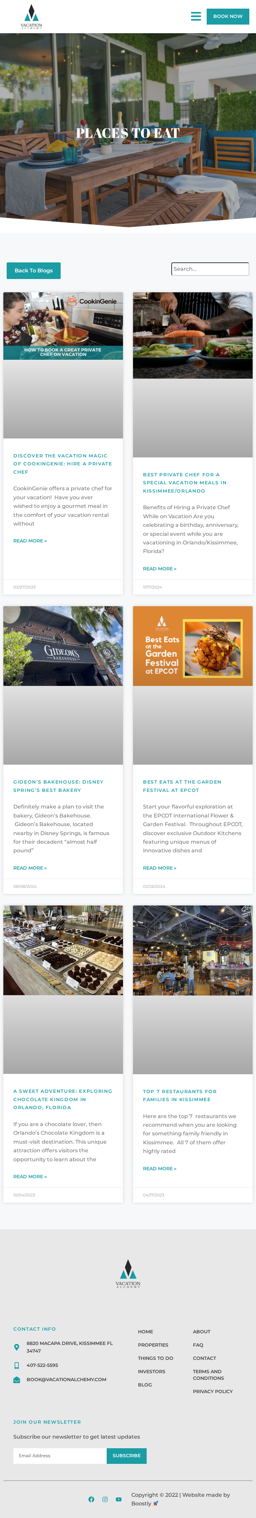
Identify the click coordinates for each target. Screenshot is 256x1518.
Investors (151, 1372)
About (201, 1332)
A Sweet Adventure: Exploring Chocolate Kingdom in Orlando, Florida (62, 1099)
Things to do (155, 1358)
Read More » (30, 541)
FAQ (198, 1345)
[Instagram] (105, 1499)
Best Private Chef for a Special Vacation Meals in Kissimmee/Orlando (185, 483)
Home (145, 1332)
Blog (145, 1385)
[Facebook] (91, 1499)
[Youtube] (119, 1499)
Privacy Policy (213, 1391)
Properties (153, 1345)
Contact (204, 1358)
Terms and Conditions (208, 1375)
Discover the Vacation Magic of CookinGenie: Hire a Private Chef (62, 464)
